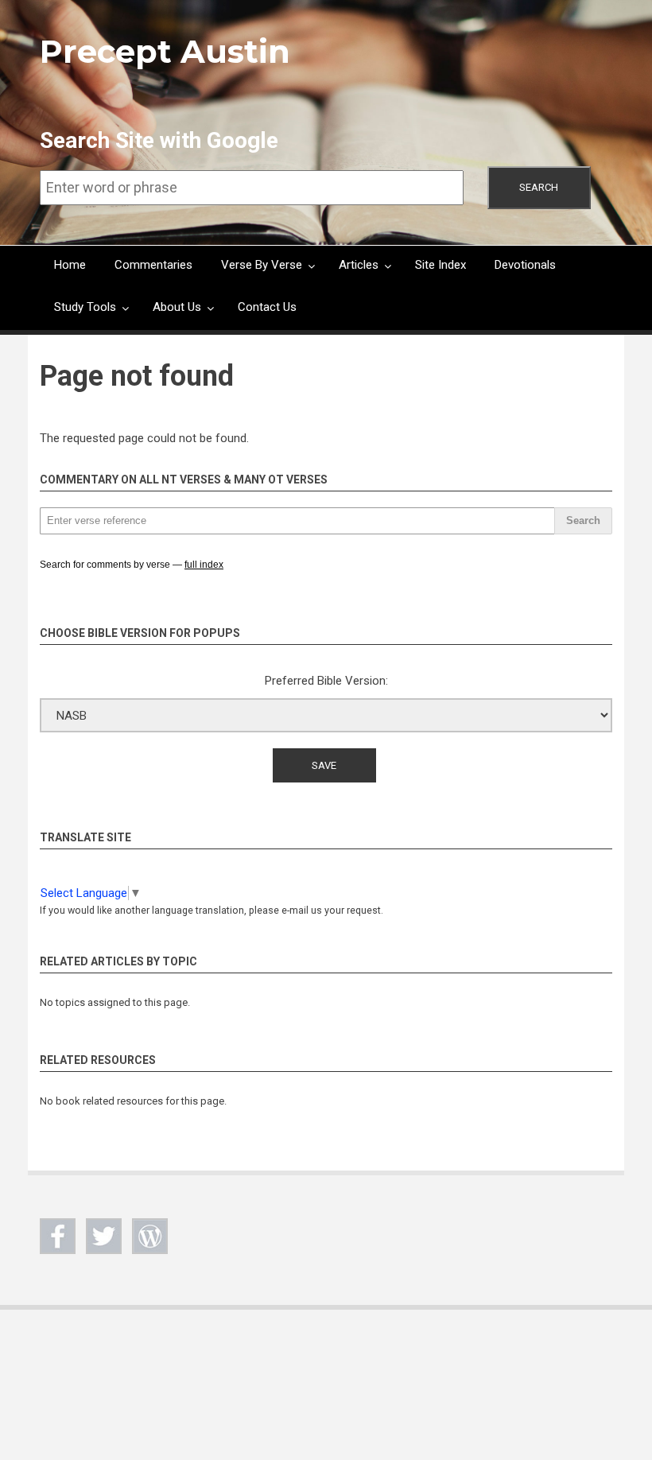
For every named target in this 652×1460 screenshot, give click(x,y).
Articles (358, 265)
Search (538, 187)
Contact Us (267, 307)
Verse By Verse (261, 265)
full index (203, 564)
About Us (177, 307)
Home (70, 265)
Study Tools (85, 307)
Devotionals (525, 265)
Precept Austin (165, 51)
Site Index (440, 265)
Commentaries (153, 265)
